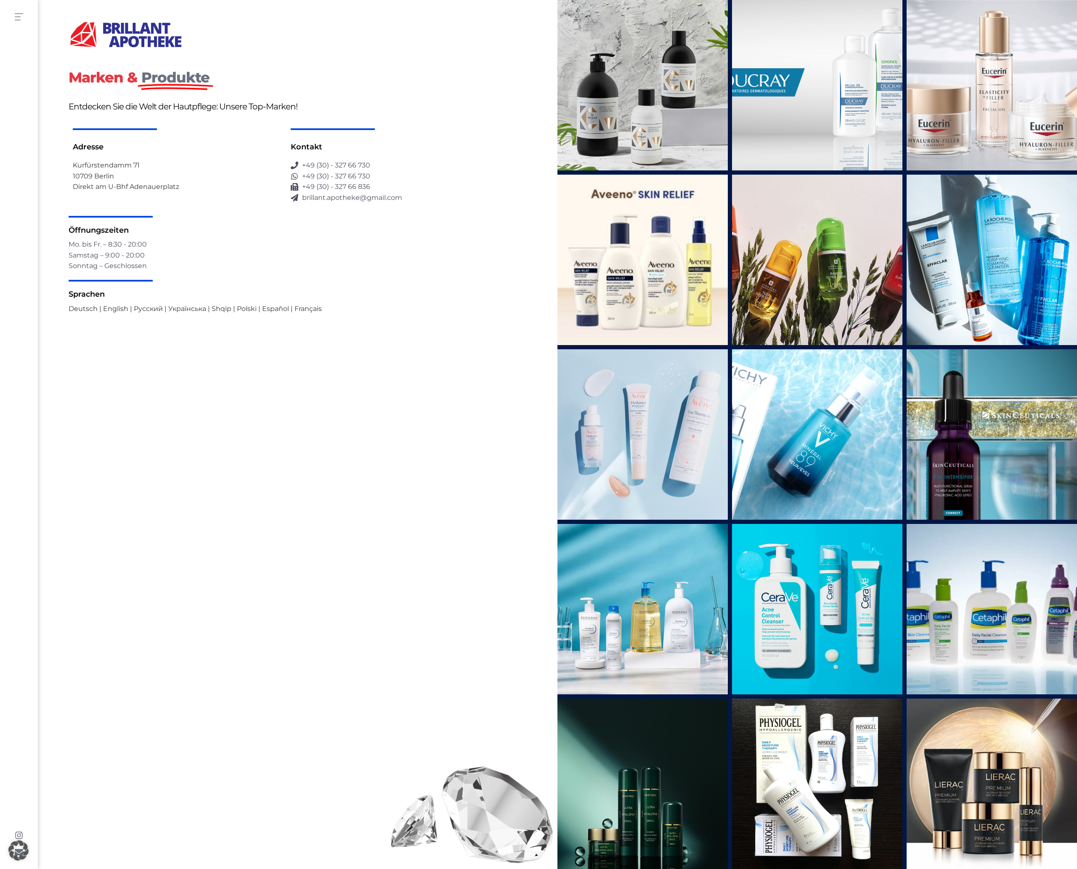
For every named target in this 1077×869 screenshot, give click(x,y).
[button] (18, 850)
